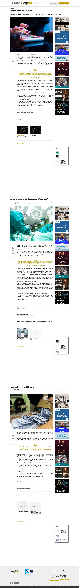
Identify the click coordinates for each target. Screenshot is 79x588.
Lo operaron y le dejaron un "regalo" (63, 152)
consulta (29, 112)
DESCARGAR (54, 580)
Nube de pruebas (33, 135)
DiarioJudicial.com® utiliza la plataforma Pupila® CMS (60, 587)
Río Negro (26, 112)
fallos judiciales (21, 112)
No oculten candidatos (63, 156)
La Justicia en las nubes (22, 136)
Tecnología (12, 8)
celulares (33, 112)
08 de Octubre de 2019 (14, 13)
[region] (62, 123)
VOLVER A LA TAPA (21, 143)
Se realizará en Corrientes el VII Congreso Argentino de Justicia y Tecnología (63, 162)
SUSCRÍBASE (65, 579)
